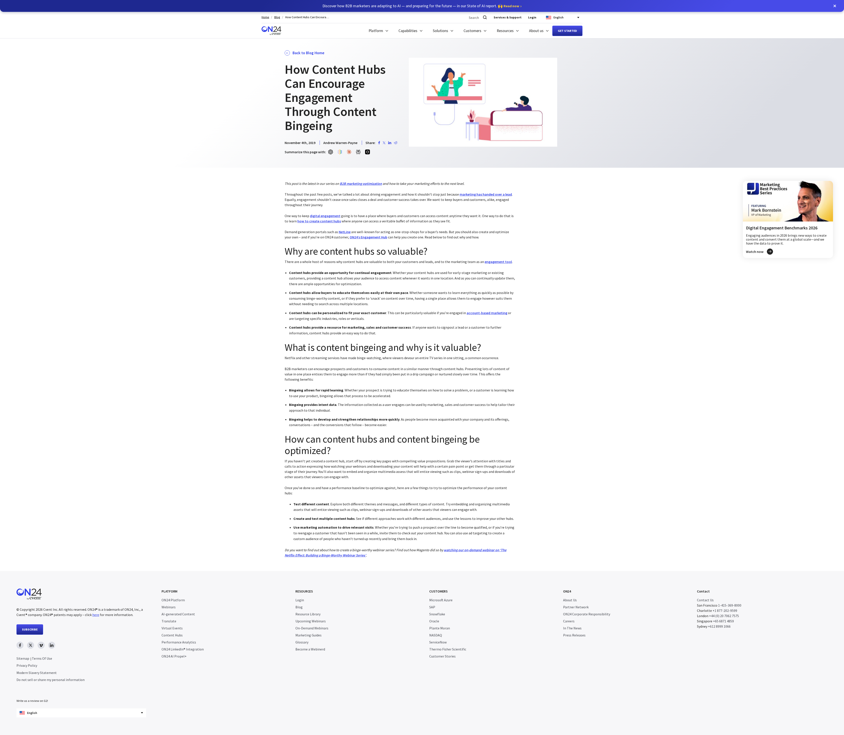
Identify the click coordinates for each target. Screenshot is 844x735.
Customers (472, 30)
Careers (569, 621)
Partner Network (576, 607)
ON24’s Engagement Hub (368, 237)
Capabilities (407, 30)
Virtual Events (172, 628)
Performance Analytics (179, 642)
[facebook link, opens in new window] (20, 645)
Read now (511, 6)
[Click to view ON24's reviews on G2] (32, 692)
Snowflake (437, 614)
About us (536, 30)
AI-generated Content (178, 614)
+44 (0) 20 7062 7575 (724, 616)
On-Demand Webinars (311, 628)
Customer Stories (442, 656)
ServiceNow (438, 642)
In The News (572, 628)
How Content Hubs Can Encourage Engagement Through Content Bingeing (307, 17)
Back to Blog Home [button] (308, 52)
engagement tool (498, 261)
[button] (834, 6)
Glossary (301, 642)
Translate (169, 621)
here (95, 614)
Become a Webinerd (310, 649)
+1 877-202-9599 (725, 610)
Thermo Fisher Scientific (447, 649)
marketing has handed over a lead (486, 194)
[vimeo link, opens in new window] (41, 645)
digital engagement (325, 216)
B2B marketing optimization (361, 183)
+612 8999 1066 (719, 626)
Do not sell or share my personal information (50, 679)
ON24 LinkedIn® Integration (183, 649)
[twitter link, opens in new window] (30, 645)
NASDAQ (435, 635)
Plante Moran (439, 628)
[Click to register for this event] (788, 219)
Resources (505, 30)
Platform (376, 30)
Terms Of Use (42, 658)
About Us (570, 600)
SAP (432, 607)
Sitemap (22, 658)
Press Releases (574, 635)
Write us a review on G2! (32, 701)
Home (265, 17)
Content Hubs (172, 635)
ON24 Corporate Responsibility (586, 614)
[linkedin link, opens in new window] (51, 645)
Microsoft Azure (441, 600)
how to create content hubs (319, 221)
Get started (567, 31)
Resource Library (307, 614)
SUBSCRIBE (30, 629)
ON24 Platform (173, 600)
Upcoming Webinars (310, 621)
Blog (277, 17)
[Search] (485, 17)
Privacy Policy (26, 665)
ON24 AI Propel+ (174, 656)
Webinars (169, 607)
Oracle (434, 621)
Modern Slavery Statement (36, 672)
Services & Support (508, 17)
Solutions (440, 30)
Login (532, 17)
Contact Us (705, 600)
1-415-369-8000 (729, 605)
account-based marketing (487, 313)
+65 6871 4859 (723, 621)
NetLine (345, 232)
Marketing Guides (308, 635)
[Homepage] (271, 30)
